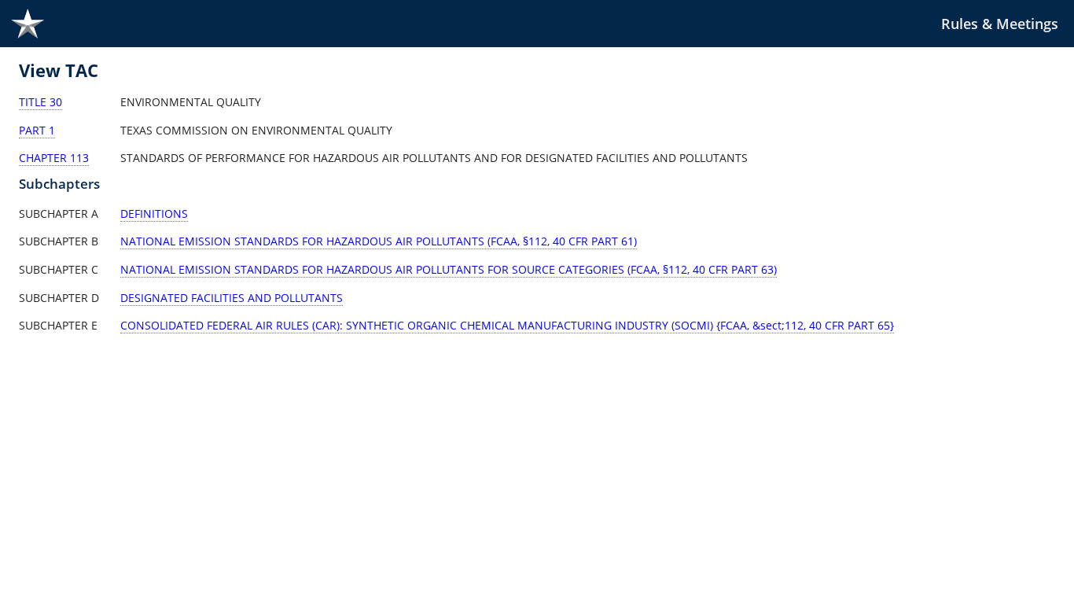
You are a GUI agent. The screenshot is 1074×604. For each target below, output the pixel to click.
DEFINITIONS (154, 213)
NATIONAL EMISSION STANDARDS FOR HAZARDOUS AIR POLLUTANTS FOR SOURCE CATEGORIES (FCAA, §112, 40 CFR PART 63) (448, 269)
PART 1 (37, 130)
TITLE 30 (40, 101)
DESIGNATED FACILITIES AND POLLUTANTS (231, 297)
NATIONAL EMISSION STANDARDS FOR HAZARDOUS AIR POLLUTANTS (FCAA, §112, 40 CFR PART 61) (378, 241)
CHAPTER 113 (54, 157)
